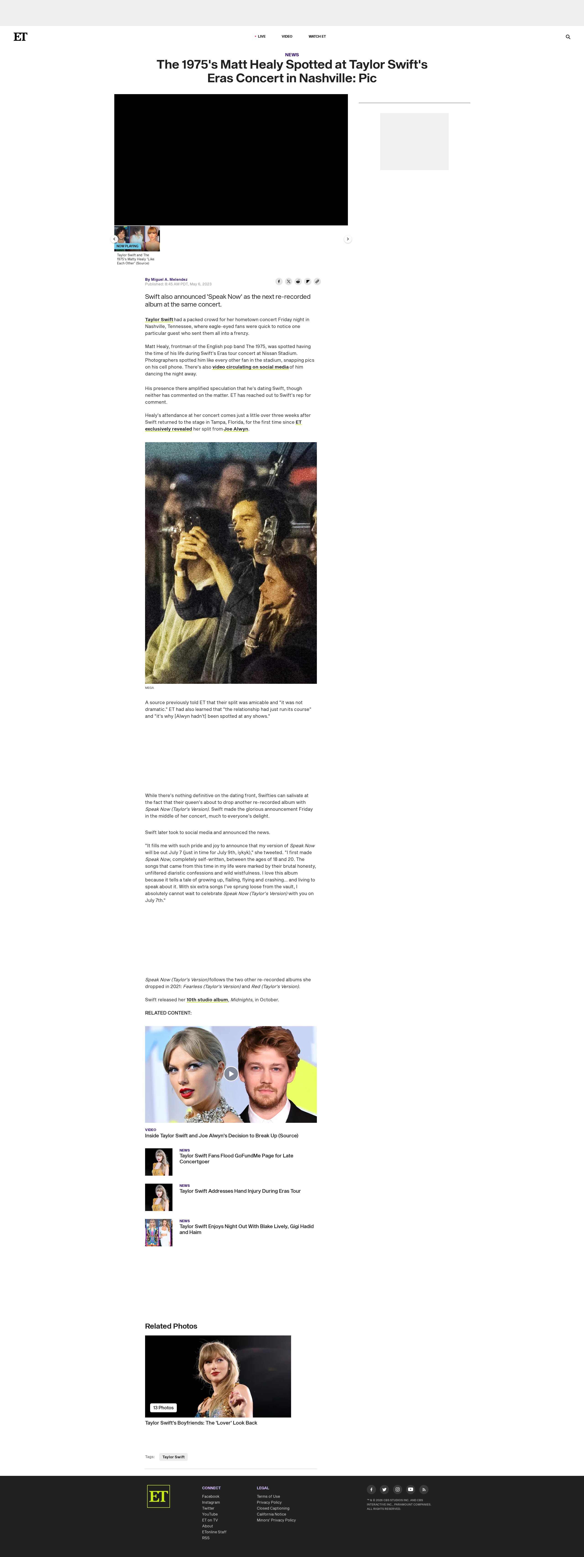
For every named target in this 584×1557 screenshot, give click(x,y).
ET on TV (210, 1520)
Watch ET (317, 36)
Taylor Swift (159, 319)
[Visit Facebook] (371, 1490)
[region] (231, 159)
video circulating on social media (250, 367)
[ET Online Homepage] (20, 36)
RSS (206, 1538)
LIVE (262, 36)
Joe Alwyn (236, 429)
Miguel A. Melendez (169, 279)
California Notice (271, 1514)
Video (287, 36)
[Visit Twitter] (384, 1490)
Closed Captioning (273, 1508)
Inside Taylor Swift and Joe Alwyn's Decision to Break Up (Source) (221, 1136)
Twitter (208, 1508)
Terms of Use (268, 1496)
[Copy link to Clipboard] (317, 282)
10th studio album (207, 1000)
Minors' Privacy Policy (276, 1520)
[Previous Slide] (114, 239)
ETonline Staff (214, 1532)
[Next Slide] (348, 239)
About (207, 1526)
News (292, 55)
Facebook (210, 1496)
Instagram (211, 1502)
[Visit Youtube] (410, 1489)
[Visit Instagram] (397, 1490)
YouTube (210, 1514)
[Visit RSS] (423, 1490)
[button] (231, 1073)
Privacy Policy (269, 1502)
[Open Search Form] (568, 37)
